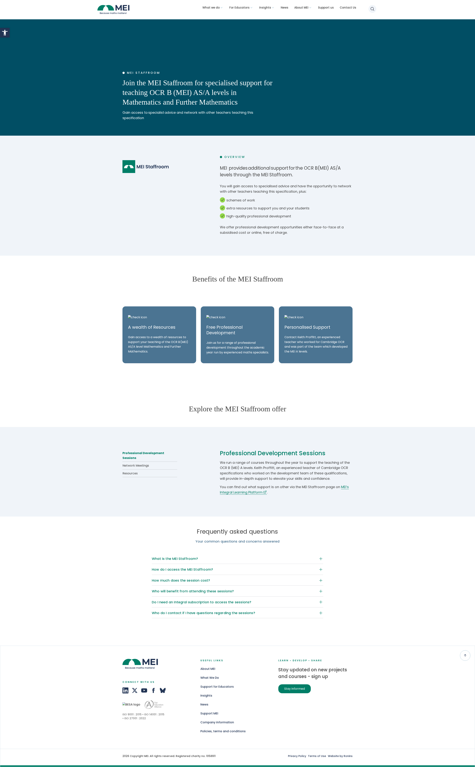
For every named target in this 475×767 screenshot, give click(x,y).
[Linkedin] (125, 690)
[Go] (131, 704)
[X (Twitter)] (135, 690)
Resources (130, 473)
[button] (5, 33)
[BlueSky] (163, 690)
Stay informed (294, 689)
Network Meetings (135, 465)
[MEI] (114, 10)
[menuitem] (212, 7)
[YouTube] (144, 690)
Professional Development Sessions (143, 455)
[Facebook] (153, 690)
